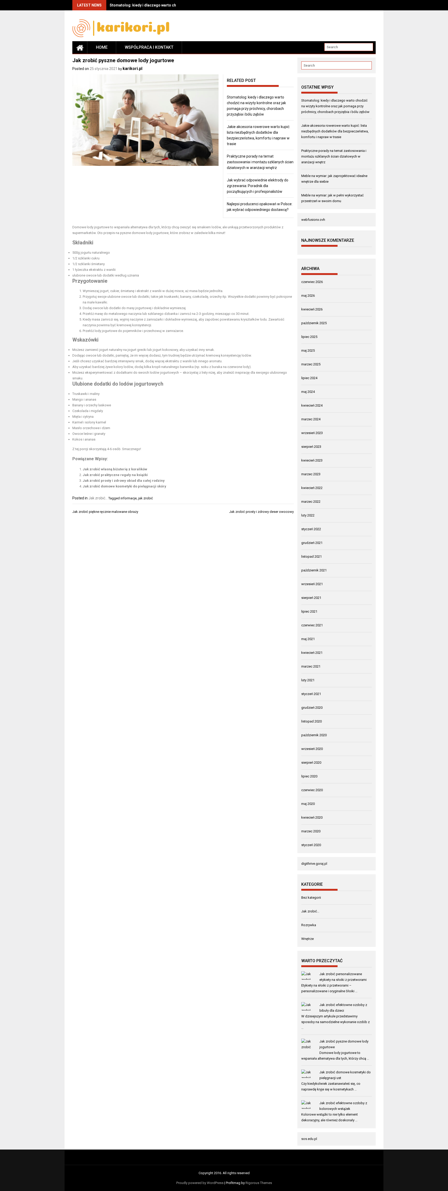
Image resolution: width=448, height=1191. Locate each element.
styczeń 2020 (311, 845)
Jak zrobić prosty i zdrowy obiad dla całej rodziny (124, 481)
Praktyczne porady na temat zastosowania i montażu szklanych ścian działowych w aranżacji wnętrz (260, 162)
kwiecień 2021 (312, 653)
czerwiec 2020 (312, 790)
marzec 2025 (310, 364)
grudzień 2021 (312, 543)
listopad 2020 (311, 721)
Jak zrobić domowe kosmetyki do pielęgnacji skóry (124, 486)
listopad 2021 (311, 556)
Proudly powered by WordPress (199, 1183)
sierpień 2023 (311, 447)
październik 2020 (314, 735)
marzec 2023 (310, 474)
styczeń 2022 (311, 529)
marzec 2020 (310, 831)
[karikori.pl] (79, 47)
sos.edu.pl (309, 1139)
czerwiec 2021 (312, 625)
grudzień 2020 (312, 708)
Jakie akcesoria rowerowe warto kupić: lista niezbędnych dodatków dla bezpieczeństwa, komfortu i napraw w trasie (335, 131)
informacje (129, 498)
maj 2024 (308, 392)
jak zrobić (145, 498)
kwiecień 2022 (312, 488)
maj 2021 (308, 639)
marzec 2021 (310, 666)
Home (102, 47)
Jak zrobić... (98, 498)
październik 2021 (314, 570)
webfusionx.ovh (313, 220)
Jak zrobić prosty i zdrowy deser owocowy (261, 512)
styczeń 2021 (311, 694)
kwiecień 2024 (312, 405)
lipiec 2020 (309, 776)
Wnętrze (307, 939)
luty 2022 (307, 515)
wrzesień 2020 (312, 749)
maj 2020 (308, 804)
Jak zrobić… (310, 911)
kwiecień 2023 (312, 460)
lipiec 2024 (309, 378)
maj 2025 (308, 350)
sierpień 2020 (311, 762)
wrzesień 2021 (312, 584)
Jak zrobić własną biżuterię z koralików (115, 469)
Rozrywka (308, 925)
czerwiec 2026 (312, 282)
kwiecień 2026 (312, 309)
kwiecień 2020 (312, 817)
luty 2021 (307, 680)
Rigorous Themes (259, 1183)
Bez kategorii (311, 897)
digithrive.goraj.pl (314, 864)
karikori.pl (132, 68)
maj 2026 (308, 295)
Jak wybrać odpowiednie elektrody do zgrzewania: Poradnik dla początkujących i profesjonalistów (257, 186)
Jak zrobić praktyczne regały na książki (115, 475)
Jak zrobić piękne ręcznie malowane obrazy (105, 512)
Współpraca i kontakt (149, 47)
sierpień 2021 (311, 598)
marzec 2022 (310, 502)
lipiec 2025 (309, 337)
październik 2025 (314, 323)
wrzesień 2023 (312, 433)
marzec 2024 (310, 419)
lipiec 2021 (309, 611)
